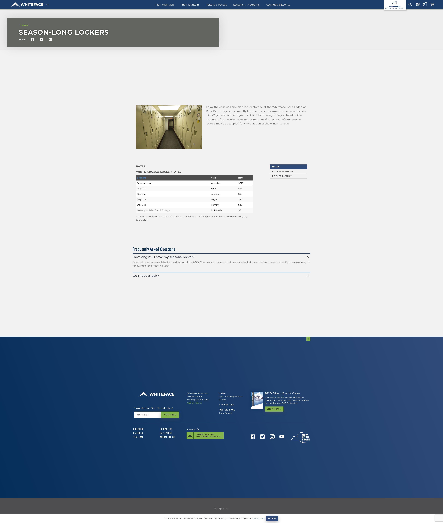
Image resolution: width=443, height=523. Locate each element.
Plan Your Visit (164, 4)
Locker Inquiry (281, 176)
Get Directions (194, 403)
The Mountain (189, 4)
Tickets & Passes (216, 4)
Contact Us (166, 429)
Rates (276, 166)
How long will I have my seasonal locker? (163, 257)
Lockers (141, 178)
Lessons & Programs (246, 4)
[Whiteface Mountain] (27, 4)
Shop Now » (274, 409)
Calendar (138, 433)
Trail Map (138, 437)
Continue (170, 415)
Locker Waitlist (282, 171)
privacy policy (259, 518)
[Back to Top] (308, 339)
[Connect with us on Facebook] (253, 442)
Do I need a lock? (146, 276)
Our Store (138, 429)
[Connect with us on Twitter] (263, 442)
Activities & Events (278, 4)
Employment (166, 433)
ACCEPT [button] (272, 518)
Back (25, 25)
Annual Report (167, 437)
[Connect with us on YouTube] (282, 442)
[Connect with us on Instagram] (273, 442)
